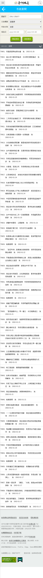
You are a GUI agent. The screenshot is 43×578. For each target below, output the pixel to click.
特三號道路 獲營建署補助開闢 (18, 367)
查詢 (40, 3)
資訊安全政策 (23, 517)
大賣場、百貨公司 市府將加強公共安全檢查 (22, 167)
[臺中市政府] (21, 3)
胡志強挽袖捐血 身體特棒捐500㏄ (19, 391)
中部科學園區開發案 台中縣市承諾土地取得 (22, 445)
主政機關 (4, 22)
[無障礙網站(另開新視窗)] (9, 559)
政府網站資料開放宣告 (9, 517)
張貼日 (3, 32)
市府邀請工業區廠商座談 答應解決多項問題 (22, 466)
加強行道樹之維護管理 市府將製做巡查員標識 (23, 94)
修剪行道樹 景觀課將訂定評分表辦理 (20, 110)
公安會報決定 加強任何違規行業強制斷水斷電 (23, 175)
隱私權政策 (34, 517)
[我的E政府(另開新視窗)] (20, 559)
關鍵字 (3, 16)
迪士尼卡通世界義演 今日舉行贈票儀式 (21, 57)
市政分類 (4, 27)
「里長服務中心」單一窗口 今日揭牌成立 (22, 311)
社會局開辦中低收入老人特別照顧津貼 (20, 183)
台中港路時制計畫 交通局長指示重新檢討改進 (23, 151)
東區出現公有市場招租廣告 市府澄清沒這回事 (23, 453)
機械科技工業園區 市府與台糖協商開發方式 (22, 359)
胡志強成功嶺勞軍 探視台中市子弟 (19, 266)
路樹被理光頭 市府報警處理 (17, 507)
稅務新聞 (9, 244)
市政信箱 (32, 537)
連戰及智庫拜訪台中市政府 (16, 81)
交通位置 (32, 524)
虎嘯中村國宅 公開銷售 (15, 223)
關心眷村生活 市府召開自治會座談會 (20, 327)
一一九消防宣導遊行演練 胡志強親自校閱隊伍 (23, 413)
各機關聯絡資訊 (6, 533)
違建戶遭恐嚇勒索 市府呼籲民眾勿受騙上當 (22, 303)
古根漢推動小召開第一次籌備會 (18, 134)
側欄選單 (3, 3)
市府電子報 (17, 533)
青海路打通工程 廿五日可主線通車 (19, 228)
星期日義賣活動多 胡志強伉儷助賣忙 (20, 405)
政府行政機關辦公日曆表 (17, 540)
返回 (3, 9)
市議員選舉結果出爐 (14, 51)
